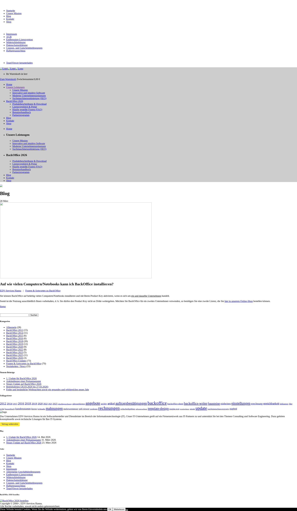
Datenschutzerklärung (17, 45)
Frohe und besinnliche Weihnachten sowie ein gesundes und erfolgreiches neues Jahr (47, 389)
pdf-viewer (84, 409)
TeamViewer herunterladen (19, 62)
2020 (40, 403)
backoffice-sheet (175, 403)
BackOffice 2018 (14, 341)
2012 (3, 403)
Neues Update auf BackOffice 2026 (23, 384)
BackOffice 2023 (14, 352)
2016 (21, 403)
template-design (158, 408)
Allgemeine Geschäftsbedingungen (23, 471)
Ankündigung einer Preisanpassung (23, 381)
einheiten (226, 403)
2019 (34, 403)
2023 (50, 404)
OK (109, 509)
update (201, 408)
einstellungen (240, 403)
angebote (93, 403)
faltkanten (284, 404)
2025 (55, 403)
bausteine (214, 403)
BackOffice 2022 (14, 349)
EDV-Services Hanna (10, 290)
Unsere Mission (14, 13)
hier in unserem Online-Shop (239, 301)
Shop (8, 21)
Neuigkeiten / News (16, 366)
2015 (15, 404)
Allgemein (11, 327)
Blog (8, 16)
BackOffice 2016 (14, 338)
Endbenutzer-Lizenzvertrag (19, 39)
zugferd (233, 408)
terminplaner (184, 409)
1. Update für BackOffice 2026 (21, 378)
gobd (2, 409)
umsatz (192, 409)
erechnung (257, 403)
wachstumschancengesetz (218, 409)
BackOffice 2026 (14, 358)
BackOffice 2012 (14, 330)
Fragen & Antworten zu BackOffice (42, 290)
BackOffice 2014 (14, 333)
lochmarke (41, 409)
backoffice (157, 402)
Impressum (11, 34)
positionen (94, 409)
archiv (104, 403)
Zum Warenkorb (8, 79)
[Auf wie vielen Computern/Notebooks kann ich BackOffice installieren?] (76, 277)
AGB (9, 36)
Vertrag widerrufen (10, 424)
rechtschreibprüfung (127, 409)
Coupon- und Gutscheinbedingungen (24, 48)
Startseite (10, 10)
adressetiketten (78, 404)
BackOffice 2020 (14, 347)
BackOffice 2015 (14, 335)
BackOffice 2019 (14, 344)
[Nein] (127, 510)
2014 (9, 403)
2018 (28, 403)
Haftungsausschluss (15, 50)
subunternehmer (141, 409)
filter (290, 404)
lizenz (3, 306)
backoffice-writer (195, 403)
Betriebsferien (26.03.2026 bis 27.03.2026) (27, 386)
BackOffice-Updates (16, 360)
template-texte (174, 409)
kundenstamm (23, 408)
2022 (45, 403)
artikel (111, 403)
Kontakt (10, 19)
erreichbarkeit (271, 403)
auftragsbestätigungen (131, 403)
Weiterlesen (119, 509)
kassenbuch (10, 409)
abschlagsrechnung (65, 404)
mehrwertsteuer (70, 409)
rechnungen (109, 408)
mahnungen (54, 408)
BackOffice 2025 (14, 355)
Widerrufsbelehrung (16, 42)
